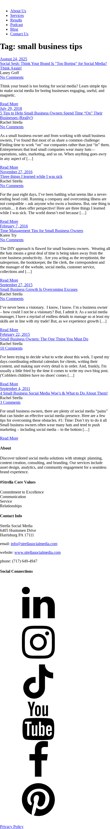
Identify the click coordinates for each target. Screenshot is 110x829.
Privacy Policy (12, 826)
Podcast (16, 24)
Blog (14, 29)
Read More (9, 104)
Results (16, 20)
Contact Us (19, 34)
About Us (18, 11)
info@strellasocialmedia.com (34, 544)
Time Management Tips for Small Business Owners (41, 230)
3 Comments (10, 402)
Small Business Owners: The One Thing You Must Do (44, 339)
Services (17, 15)
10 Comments (11, 348)
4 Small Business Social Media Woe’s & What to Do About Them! (54, 393)
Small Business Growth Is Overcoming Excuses (39, 289)
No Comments (12, 77)
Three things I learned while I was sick (31, 176)
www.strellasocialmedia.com (37, 552)
